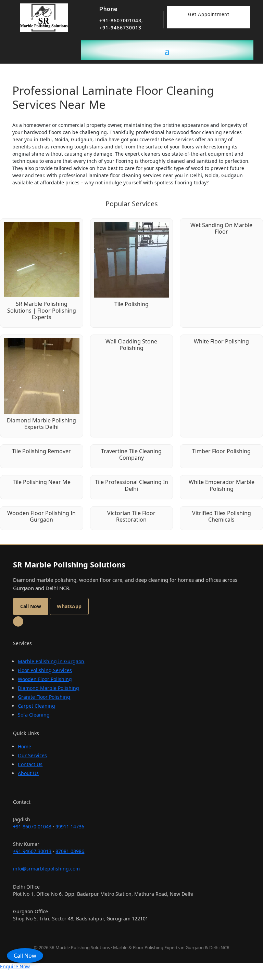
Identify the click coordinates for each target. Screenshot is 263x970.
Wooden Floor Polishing (45, 679)
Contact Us (30, 764)
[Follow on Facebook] (18, 621)
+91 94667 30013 (32, 851)
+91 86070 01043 (32, 826)
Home (24, 746)
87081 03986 (69, 851)
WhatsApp (69, 606)
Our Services (32, 755)
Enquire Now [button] (15, 966)
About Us (28, 773)
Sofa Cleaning (34, 714)
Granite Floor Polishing (44, 697)
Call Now (25, 955)
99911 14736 (69, 826)
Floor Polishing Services (45, 670)
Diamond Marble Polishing (48, 688)
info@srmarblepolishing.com (46, 868)
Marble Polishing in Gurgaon (51, 661)
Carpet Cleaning (36, 706)
